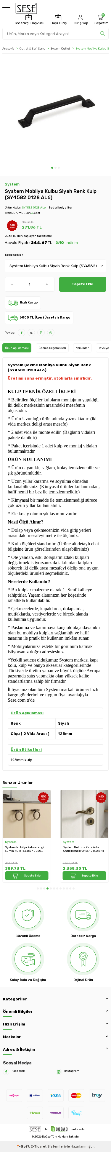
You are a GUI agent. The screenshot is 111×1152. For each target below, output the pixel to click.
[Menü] (6, 8)
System (12, 184)
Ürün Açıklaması (17, 347)
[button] (52, 168)
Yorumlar (82, 347)
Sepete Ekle (82, 284)
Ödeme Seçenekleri (52, 347)
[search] (102, 33)
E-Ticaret (38, 1146)
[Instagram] (59, 1072)
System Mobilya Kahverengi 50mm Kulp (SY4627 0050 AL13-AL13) (24, 849)
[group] (55, 111)
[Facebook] (6, 1072)
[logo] (26, 8)
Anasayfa (8, 48)
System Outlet (60, 48)
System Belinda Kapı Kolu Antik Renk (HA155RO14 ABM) (83, 849)
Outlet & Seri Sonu (32, 48)
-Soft (24, 1146)
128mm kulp (21, 760)
